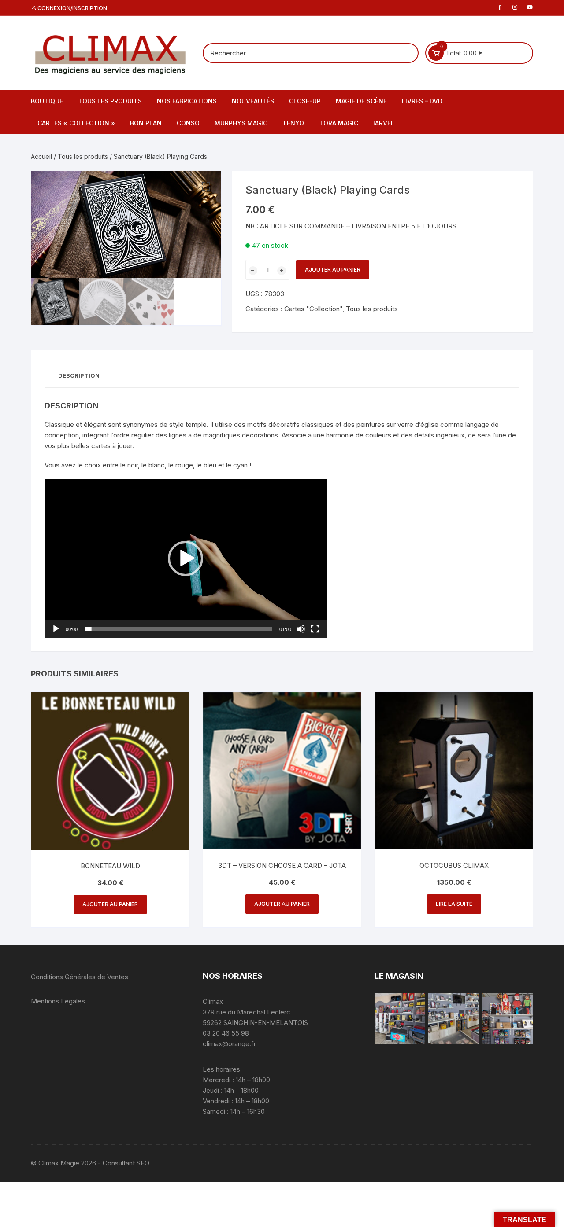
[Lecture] (56, 629)
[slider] (178, 629)
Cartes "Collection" (313, 309)
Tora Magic (338, 123)
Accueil (41, 156)
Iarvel (383, 123)
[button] (205, 186)
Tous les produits (110, 101)
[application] (186, 558)
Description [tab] (79, 375)
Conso (188, 123)
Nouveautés (253, 101)
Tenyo (293, 123)
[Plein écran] (315, 629)
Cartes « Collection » (76, 123)
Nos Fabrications (187, 101)
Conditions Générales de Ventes (79, 977)
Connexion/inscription (71, 8)
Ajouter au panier (332, 269)
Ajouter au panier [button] (110, 904)
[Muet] (301, 629)
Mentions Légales (58, 1001)
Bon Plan (146, 123)
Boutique (47, 101)
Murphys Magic (241, 123)
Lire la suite (454, 903)
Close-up (305, 101)
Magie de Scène (361, 101)
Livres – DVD (422, 101)
